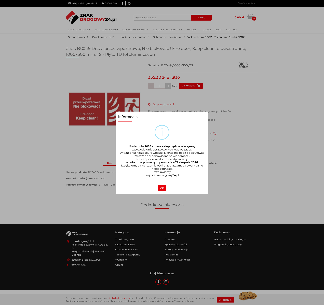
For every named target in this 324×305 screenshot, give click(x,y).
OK (162, 188)
